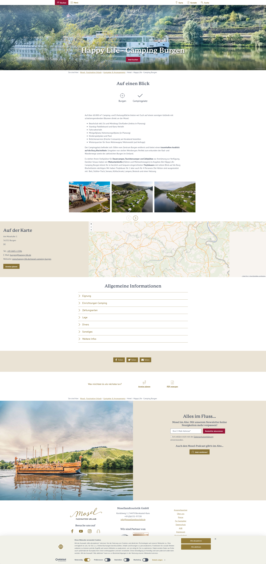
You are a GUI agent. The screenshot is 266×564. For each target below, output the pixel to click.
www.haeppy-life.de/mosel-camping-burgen (31, 259)
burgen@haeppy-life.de (20, 255)
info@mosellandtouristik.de (133, 519)
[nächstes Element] (135, 218)
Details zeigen (157, 560)
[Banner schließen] (215, 539)
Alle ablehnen (196, 547)
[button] (61, 2)
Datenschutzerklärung (203, 436)
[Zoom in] (91, 223)
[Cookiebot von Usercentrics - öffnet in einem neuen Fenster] (61, 560)
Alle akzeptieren (196, 541)
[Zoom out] (91, 226)
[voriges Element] (128, 218)
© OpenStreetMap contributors (256, 276)
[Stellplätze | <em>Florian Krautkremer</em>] (174, 197)
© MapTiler (245, 276)
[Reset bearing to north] (91, 229)
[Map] (177, 249)
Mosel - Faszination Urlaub (91, 72)
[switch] (107, 560)
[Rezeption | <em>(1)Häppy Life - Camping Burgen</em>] (89, 197)
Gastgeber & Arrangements (114, 72)
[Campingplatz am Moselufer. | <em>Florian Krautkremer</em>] (132, 197)
